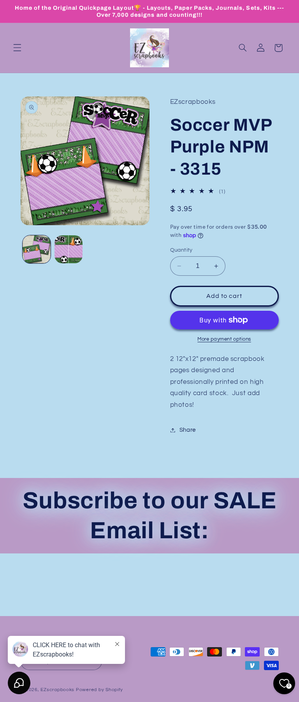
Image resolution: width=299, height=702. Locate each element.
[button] (17, 48)
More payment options (224, 339)
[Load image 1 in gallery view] (37, 249)
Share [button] (187, 430)
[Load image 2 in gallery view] (69, 249)
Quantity (181, 250)
